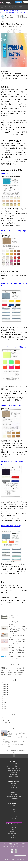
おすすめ (17, 674)
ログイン (25, 2)
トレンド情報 (20, 667)
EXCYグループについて (14, 765)
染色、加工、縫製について (14, 833)
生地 (14, 805)
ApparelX (2, 10)
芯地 (14, 811)
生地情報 (3, 668)
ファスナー (14, 813)
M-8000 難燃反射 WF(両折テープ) (11, 526)
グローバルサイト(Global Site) (20, 855)
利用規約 (4, 847)
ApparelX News (14, 798)
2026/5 (4, 690)
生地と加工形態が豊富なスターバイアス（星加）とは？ (13, 12)
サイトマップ (14, 837)
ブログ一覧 (8, 10)
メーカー (11, 670)
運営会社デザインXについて (14, 768)
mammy (9, 731)
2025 (3, 696)
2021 (3, 704)
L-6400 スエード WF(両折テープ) (11, 405)
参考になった (4, 617)
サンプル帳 (14, 818)
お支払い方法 (14, 827)
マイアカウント (14, 791)
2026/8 (4, 684)
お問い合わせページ (19, 843)
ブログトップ (15, 10)
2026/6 (4, 688)
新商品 (21, 668)
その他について (14, 835)
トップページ (14, 783)
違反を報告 (11, 617)
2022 (3, 702)
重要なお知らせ (18, 672)
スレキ (14, 815)
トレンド (11, 667)
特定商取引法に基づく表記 (12, 847)
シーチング (14, 816)
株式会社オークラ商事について (14, 767)
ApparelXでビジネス (14, 772)
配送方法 (14, 829)
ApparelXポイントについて (14, 770)
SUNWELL (3, 670)
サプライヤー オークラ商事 (8, 719)
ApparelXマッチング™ (14, 776)
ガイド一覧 (14, 826)
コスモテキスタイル (6, 672)
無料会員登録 (14, 792)
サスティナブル (12, 668)
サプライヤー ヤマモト (7, 721)
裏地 (14, 809)
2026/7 (4, 686)
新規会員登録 (19, 2)
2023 (3, 700)
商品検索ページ (14, 785)
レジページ (14, 789)
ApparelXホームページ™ (14, 774)
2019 (3, 708)
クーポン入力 (14, 794)
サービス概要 (14, 763)
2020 (3, 706)
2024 (3, 698)
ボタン (14, 807)
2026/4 (4, 692)
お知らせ (3, 674)
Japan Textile (19, 670)
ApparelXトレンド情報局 (15, 16)
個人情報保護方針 (22, 847)
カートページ (14, 787)
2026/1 (4, 694)
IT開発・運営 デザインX (7, 722)
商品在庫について (14, 831)
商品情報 (3, 667)
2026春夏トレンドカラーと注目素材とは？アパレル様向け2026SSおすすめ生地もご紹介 (17, 641)
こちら (13, 597)
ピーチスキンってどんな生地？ (16, 635)
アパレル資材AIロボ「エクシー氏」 (14, 796)
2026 (3, 682)
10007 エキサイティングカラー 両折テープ (13, 347)
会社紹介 (10, 674)
